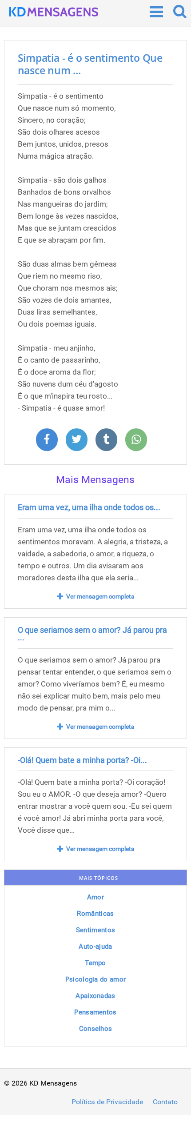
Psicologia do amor (95, 979)
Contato (165, 1102)
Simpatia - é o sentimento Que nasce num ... (90, 64)
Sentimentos (95, 930)
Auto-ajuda (95, 946)
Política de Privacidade (107, 1102)
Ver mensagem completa (100, 596)
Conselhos (95, 1029)
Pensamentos (95, 1012)
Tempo (95, 963)
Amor (95, 897)
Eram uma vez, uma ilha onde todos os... (89, 507)
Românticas (95, 914)
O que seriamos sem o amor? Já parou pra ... (92, 634)
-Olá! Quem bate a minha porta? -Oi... (82, 760)
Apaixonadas (95, 996)
